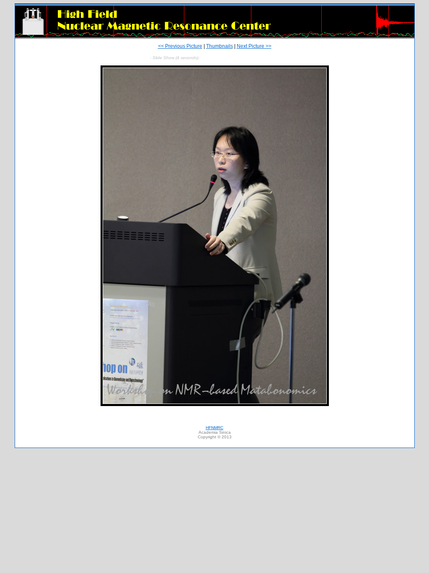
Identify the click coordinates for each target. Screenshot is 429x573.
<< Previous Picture (180, 46)
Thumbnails (219, 46)
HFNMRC (214, 427)
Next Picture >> (254, 46)
